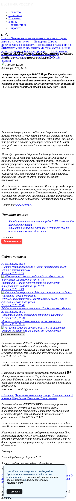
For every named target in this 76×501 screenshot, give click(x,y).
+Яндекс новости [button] (11, 241)
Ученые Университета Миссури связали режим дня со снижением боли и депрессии (35, 49)
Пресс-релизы (48, 398)
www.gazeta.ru (23, 204)
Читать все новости (13, 334)
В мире (47, 395)
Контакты (35, 395)
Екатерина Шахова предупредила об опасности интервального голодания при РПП (36, 44)
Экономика (21, 395)
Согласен (14, 491)
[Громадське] (38, 4)
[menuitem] (41, 12)
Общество (7, 395)
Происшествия (61, 395)
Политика (33, 398)
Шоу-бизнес (19, 398)
